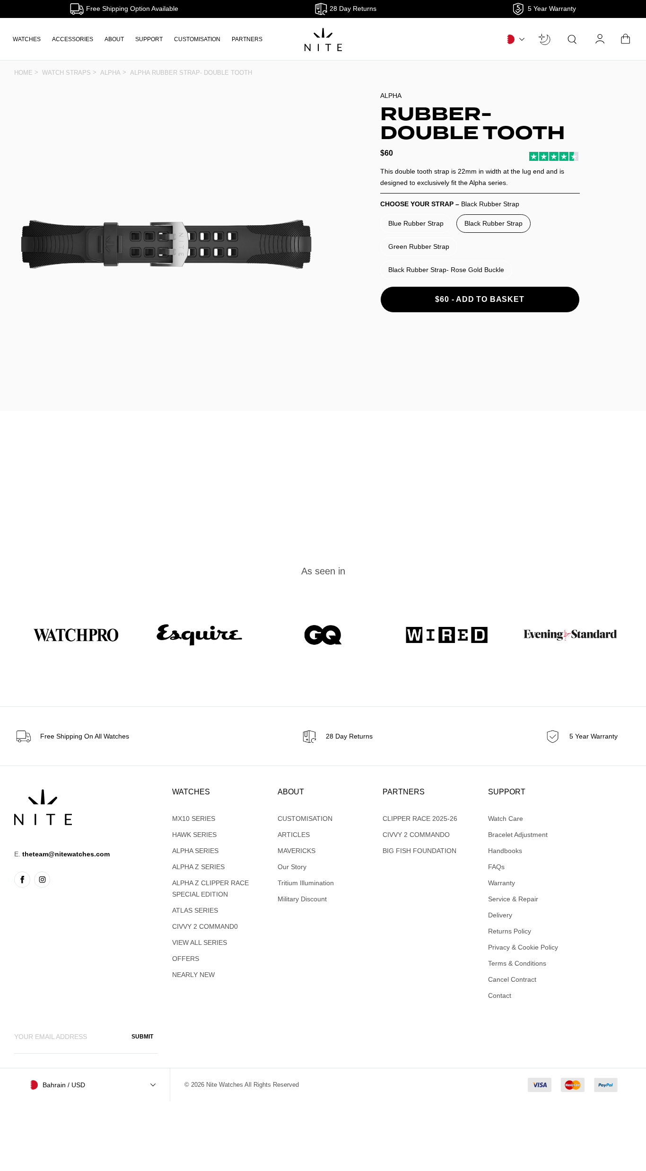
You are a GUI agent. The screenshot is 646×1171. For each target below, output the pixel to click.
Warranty (501, 883)
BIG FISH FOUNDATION (419, 850)
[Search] (572, 39)
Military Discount (302, 899)
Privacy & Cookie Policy (523, 947)
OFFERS (185, 958)
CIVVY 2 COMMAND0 (205, 926)
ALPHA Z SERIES (198, 867)
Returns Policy (509, 931)
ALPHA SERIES (195, 850)
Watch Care (505, 818)
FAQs (496, 867)
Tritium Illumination (306, 883)
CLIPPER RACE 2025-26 (420, 818)
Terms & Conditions (517, 963)
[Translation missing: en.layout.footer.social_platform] (22, 880)
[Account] (601, 39)
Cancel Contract (512, 979)
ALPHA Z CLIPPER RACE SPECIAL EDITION (210, 888)
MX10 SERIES (193, 818)
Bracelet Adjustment (518, 834)
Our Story (292, 867)
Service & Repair (513, 899)
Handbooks (505, 850)
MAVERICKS (296, 850)
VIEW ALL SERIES (199, 942)
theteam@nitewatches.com (66, 854)
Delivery (500, 915)
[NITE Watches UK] (323, 39)
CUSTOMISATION (197, 39)
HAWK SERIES (194, 834)
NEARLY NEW (193, 974)
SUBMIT (142, 1036)
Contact (499, 995)
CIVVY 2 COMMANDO (416, 834)
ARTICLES (294, 834)
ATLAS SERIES (195, 910)
